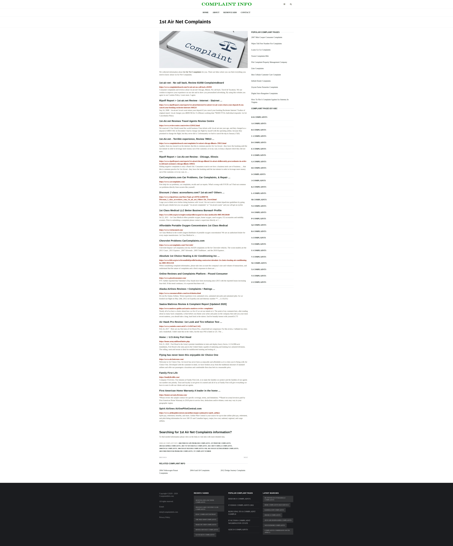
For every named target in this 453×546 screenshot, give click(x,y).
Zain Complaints (257, 68)
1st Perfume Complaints (221, 443)
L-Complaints (258, 193)
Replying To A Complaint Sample (242, 513)
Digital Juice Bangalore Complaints (264, 93)
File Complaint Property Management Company (269, 62)
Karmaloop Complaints (274, 510)
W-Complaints (259, 263)
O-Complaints (258, 212)
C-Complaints (258, 136)
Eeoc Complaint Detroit (206, 514)
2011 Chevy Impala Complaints (220, 446)
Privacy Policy (164, 517)
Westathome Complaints (275, 525)
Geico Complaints (238, 530)
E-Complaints (258, 149)
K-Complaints (258, 187)
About (216, 12)
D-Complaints (258, 142)
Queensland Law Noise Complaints (205, 501)
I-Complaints (258, 174)
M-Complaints (259, 200)
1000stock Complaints (168, 448)
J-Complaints (258, 181)
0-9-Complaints (259, 117)
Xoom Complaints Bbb (260, 56)
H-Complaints (258, 168)
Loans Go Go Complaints (261, 50)
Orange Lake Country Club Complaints (207, 508)
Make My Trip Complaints (206, 524)
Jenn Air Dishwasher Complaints (278, 520)
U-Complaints (258, 250)
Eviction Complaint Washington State (239, 521)
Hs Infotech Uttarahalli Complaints (275, 499)
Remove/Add (230, 12)
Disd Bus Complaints (239, 499)
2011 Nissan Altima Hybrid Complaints (223, 448)
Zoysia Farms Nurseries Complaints (264, 87)
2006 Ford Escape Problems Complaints (194, 443)
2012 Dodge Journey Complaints (233, 470)
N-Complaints (258, 206)
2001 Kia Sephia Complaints (170, 446)
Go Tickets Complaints (205, 535)
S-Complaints (258, 238)
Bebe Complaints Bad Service (277, 505)
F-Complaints (258, 155)
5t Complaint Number (202, 451)
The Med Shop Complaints (206, 519)
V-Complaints (258, 257)
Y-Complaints (258, 276)
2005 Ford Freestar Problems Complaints (176, 451)
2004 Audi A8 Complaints (200, 470)
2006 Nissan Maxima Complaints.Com (192, 448)
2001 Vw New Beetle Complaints (194, 446)
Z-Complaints (258, 282)
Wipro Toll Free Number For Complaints (266, 44)
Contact (245, 12)
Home (206, 12)
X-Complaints (258, 269)
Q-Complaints (258, 225)
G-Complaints (258, 162)
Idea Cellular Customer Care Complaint (266, 75)
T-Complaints (258, 244)
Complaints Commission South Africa (277, 531)
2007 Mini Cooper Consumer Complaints (266, 37)
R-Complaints (258, 231)
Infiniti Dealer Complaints (261, 81)
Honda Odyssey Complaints (207, 530)
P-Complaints (258, 219)
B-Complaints (258, 130)
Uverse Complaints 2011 (241, 505)
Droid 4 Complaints (273, 515)
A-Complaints (258, 123)
